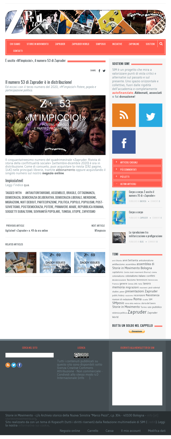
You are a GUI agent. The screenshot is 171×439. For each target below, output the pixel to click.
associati (155, 93)
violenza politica (119, 313)
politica (63, 202)
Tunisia (66, 211)
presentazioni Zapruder (141, 291)
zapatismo (88, 211)
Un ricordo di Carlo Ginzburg (18, 266)
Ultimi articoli (128, 184)
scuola (145, 299)
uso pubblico (155, 307)
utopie (76, 211)
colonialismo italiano (135, 275)
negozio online (53, 173)
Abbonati (141, 93)
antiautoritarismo (37, 192)
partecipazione (47, 202)
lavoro (147, 283)
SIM (150, 299)
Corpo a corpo (136, 212)
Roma (137, 299)
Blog (142, 241)
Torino (144, 307)
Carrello (93, 431)
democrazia (13, 197)
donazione (126, 97)
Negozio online (70, 431)
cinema (154, 272)
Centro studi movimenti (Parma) (137, 272)
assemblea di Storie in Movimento (133, 266)
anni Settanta (130, 260)
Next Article (98, 225)
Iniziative (117, 44)
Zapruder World (80, 44)
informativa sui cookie (33, 425)
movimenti (144, 288)
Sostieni (150, 44)
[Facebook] (99, 70)
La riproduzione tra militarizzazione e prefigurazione (145, 234)
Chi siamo (15, 44)
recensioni (139, 295)
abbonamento (65, 170)
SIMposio (101, 44)
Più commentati (128, 169)
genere (123, 283)
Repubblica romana (90, 206)
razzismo (129, 295)
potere (48, 206)
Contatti (18, 51)
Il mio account (131, 431)
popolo (75, 202)
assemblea (131, 264)
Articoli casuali (129, 162)
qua (26, 185)
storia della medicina (132, 303)
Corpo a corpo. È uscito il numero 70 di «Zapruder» (142, 194)
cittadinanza (86, 192)
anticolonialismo (146, 260)
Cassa (110, 431)
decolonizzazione (119, 280)
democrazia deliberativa (38, 197)
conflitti (150, 275)
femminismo (153, 280)
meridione (89, 197)
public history (118, 295)
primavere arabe (65, 206)
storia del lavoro (148, 303)
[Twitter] (104, 70)
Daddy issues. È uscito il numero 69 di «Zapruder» (56, 266)
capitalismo (117, 272)
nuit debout (28, 202)
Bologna (146, 268)
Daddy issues (84, 268)
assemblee (58, 192)
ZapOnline (134, 44)
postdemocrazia (32, 206)
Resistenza (152, 295)
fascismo (131, 279)
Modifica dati (157, 431)
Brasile (71, 192)
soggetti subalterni (18, 211)
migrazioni (12, 202)
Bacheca (143, 201)
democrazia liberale (68, 197)
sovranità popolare (47, 211)
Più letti (124, 176)
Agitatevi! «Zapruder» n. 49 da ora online (26, 230)
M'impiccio (100, 230)
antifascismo (118, 264)
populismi (87, 202)
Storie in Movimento (37, 44)
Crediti (151, 422)
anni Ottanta (117, 261)
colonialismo (118, 275)
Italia (140, 284)
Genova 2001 (132, 284)
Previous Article (15, 225)
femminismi (142, 279)
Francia (115, 283)
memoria (118, 287)
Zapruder (60, 44)
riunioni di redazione (122, 299)
